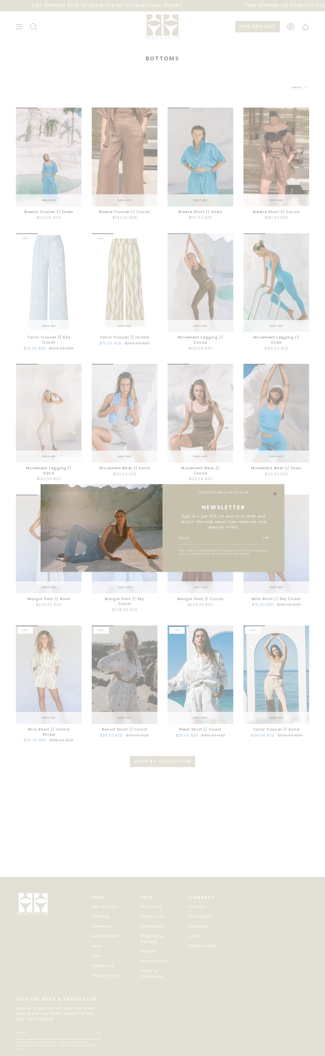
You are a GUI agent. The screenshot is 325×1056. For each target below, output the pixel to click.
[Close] (275, 494)
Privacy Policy (190, 554)
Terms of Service (225, 554)
